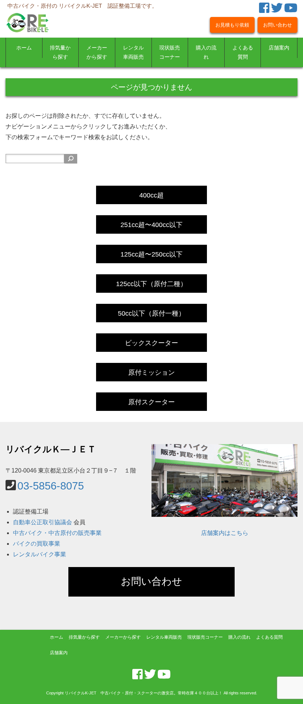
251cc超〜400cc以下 (151, 225)
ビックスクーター (151, 343)
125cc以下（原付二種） (151, 284)
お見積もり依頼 (232, 25)
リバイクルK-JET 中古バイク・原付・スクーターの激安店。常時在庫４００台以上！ (143, 693)
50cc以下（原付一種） (151, 313)
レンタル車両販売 (133, 52)
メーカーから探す (96, 52)
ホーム (24, 48)
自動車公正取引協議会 (42, 522)
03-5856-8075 (50, 486)
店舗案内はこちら (224, 533)
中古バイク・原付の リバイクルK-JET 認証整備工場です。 (82, 6)
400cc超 (151, 195)
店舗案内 (279, 48)
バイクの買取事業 (36, 543)
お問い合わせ (277, 25)
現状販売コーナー (169, 52)
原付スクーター (151, 402)
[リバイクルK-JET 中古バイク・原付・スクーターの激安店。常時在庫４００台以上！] (28, 17)
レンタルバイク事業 (39, 554)
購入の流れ (206, 52)
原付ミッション (151, 372)
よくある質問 (242, 52)
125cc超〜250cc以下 (151, 254)
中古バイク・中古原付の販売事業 (57, 533)
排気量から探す (60, 52)
